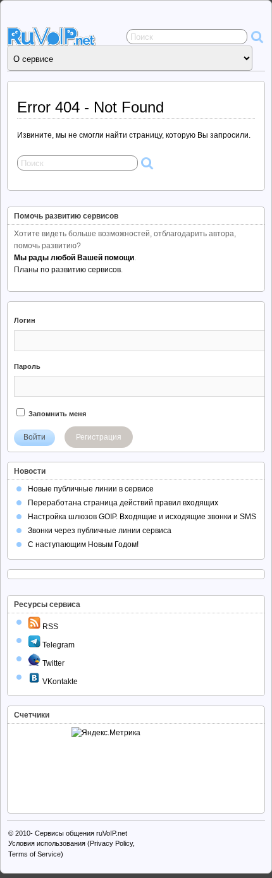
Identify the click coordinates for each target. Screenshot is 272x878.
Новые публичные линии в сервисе (91, 488)
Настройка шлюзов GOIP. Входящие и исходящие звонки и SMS (142, 516)
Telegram (57, 644)
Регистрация (98, 437)
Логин (24, 320)
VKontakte (59, 681)
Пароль (27, 366)
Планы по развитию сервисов (67, 269)
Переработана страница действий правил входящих (123, 502)
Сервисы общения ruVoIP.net (81, 833)
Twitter (52, 663)
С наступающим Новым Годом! (83, 544)
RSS (49, 626)
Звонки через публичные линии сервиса (99, 530)
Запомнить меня (56, 414)
